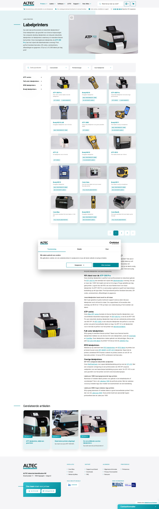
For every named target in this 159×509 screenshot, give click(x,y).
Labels (51, 4)
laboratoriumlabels (119, 327)
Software (60, 4)
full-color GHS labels (93, 341)
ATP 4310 (111, 350)
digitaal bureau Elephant (150, 502)
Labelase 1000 (104, 381)
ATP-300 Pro (90, 280)
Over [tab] (107, 249)
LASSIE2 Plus (123, 341)
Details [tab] (79, 249)
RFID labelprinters (109, 347)
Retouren (107, 474)
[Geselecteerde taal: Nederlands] (127, 3)
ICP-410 (129, 364)
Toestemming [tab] (51, 249)
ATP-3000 (98, 321)
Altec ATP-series (93, 314)
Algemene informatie (110, 469)
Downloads (89, 472)
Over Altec (85, 4)
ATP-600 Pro (116, 317)
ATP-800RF (102, 350)
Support (76, 4)
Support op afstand (92, 469)
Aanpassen (78, 265)
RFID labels (121, 347)
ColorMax (89, 338)
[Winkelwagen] (133, 3)
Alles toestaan (105, 265)
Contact (70, 472)
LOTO (69, 4)
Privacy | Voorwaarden (110, 472)
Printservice (125, 469)
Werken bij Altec (73, 474)
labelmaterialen (118, 280)
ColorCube (132, 336)
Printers (43, 4)
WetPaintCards (93, 364)
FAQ (87, 474)
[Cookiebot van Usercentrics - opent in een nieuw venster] (111, 243)
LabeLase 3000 (97, 393)
